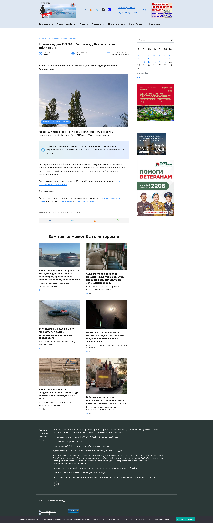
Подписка (43, 433)
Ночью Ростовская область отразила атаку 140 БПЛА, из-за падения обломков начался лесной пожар (105, 337)
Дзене (42, 201)
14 (160, 59)
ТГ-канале (104, 198)
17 (138, 62)
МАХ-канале (116, 198)
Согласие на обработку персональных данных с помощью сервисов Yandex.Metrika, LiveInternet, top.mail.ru (104, 477)
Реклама (43, 437)
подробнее (67, 519)
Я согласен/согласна (185, 519)
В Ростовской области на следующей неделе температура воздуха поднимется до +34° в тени (59, 394)
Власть (84, 24)
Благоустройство (66, 24)
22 (165, 62)
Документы (98, 24)
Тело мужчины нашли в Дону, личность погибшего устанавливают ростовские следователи (56, 333)
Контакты (154, 24)
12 (149, 59)
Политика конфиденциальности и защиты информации (79, 473)
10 (138, 59)
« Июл (140, 77)
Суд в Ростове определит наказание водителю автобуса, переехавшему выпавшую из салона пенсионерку (105, 278)
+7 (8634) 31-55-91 (126, 7)
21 (160, 62)
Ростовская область (74, 212)
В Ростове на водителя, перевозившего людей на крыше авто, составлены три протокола (106, 400)
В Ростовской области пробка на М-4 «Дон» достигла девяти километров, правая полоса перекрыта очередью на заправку (59, 275)
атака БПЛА (45, 212)
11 (143, 59)
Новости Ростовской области (56, 122)
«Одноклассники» (84, 201)
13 (154, 59)
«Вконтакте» (66, 201)
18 (144, 62)
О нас (41, 440)
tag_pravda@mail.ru (128, 12)
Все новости (46, 24)
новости (58, 212)
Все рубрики (135, 24)
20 (154, 62)
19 (149, 62)
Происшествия (116, 24)
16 (170, 59)
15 (165, 59)
